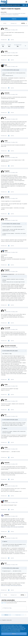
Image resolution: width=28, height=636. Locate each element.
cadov (6, 51)
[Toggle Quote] (3, 69)
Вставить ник (4, 39)
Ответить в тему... (7, 608)
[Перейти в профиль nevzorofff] (2, 328)
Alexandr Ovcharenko (10, 345)
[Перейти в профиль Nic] (2, 118)
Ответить (14, 18)
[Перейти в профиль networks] (2, 93)
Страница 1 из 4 (14, 23)
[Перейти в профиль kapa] (2, 65)
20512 (5, 250)
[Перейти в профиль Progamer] (2, 171)
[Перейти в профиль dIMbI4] (2, 501)
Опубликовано (10, 29)
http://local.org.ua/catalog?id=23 (7, 274)
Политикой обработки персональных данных (10, 630)
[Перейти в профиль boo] (2, 415)
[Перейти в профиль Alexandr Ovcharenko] (2, 346)
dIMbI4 (6, 501)
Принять (14, 633)
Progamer (7, 171)
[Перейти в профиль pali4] (2, 400)
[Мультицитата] (9, 40)
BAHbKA (6, 514)
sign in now (3, 602)
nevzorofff (7, 328)
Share (6, 614)
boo (5, 414)
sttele (5, 12)
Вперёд (23, 23)
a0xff (5, 484)
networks (6, 93)
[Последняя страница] (26, 23)
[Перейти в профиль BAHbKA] (2, 515)
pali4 (5, 399)
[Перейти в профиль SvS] (2, 564)
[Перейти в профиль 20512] (2, 251)
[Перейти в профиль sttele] (2, 29)
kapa (5, 65)
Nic (5, 117)
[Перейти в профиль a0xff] (2, 485)
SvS (5, 563)
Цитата (12, 39)
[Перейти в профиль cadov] (2, 52)
